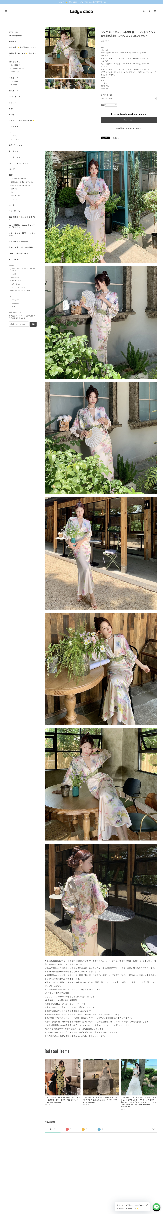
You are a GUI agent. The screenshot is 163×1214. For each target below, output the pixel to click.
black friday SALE (18, 253)
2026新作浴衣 (15, 35)
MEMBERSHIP (17, 281)
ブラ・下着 (13, 126)
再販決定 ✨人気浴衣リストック (23, 47)
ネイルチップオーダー (18, 241)
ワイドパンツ (14, 157)
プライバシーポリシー (19, 287)
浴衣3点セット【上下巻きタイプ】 (23, 185)
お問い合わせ (16, 284)
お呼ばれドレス (15, 145)
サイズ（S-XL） (107, 95)
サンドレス (13, 151)
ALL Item (14, 259)
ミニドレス (13, 78)
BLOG (13, 274)
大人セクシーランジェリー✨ (21, 120)
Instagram (15, 300)
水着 (11, 109)
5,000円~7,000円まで (18, 68)
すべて (52, 1129)
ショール (14, 199)
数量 (102, 105)
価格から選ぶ (14, 62)
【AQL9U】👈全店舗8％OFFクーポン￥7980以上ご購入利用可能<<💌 (81, 2)
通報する (116, 138)
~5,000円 (14, 81)
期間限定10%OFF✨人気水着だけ (23, 54)
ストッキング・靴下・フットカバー (22, 234)
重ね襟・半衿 (16, 196)
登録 (33, 324)
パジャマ (13, 115)
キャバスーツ (14, 211)
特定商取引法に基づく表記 (20, 290)
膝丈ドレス (13, 91)
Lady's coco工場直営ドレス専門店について (23, 270)
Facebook (15, 303)
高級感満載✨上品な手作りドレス (22, 218)
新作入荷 (13, 41)
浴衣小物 (14, 189)
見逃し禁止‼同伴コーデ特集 (21, 247)
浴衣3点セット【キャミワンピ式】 (23, 182)
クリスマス (15, 139)
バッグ (12, 169)
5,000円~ (14, 85)
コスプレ (13, 132)
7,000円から (15, 72)
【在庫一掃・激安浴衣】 (19, 178)
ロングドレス (14, 97)
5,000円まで (15, 65)
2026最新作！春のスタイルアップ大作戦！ (22, 226)
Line (13, 306)
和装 (11, 175)
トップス (13, 103)
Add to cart (128, 120)
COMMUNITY (16, 277)
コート (12, 205)
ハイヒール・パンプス (18, 163)
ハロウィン (15, 136)
